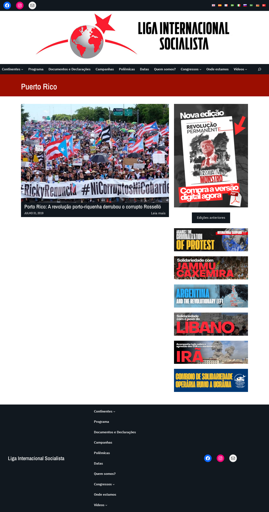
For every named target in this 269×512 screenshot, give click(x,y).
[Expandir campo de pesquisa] (259, 69)
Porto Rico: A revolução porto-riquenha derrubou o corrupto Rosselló (92, 207)
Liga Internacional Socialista (36, 458)
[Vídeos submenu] (246, 69)
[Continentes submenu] (22, 69)
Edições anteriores (211, 217)
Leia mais (158, 213)
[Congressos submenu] (200, 69)
